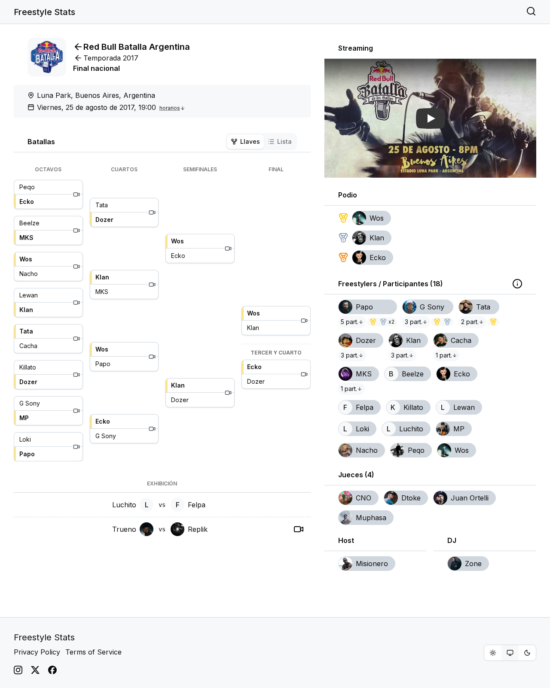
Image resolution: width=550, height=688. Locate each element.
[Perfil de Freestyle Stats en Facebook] (52, 670)
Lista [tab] (284, 141)
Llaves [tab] (250, 141)
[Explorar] (531, 12)
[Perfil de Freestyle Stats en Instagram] (18, 670)
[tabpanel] (162, 354)
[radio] (492, 653)
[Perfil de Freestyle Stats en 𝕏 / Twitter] (35, 670)
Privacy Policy (37, 652)
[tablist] (261, 141)
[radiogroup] (510, 653)
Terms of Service (93, 652)
